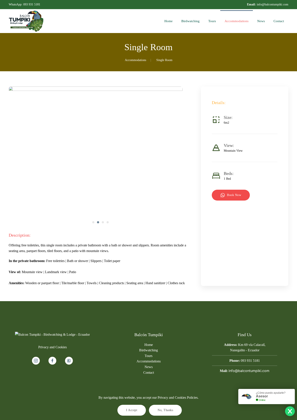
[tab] (93, 222)
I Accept (131, 410)
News (261, 21)
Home (168, 21)
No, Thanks (165, 410)
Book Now (234, 195)
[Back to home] (26, 21)
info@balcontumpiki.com (272, 4)
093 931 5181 (31, 4)
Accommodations (237, 21)
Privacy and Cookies (52, 347)
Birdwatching (190, 21)
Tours (212, 21)
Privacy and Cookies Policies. (178, 397)
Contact (279, 21)
